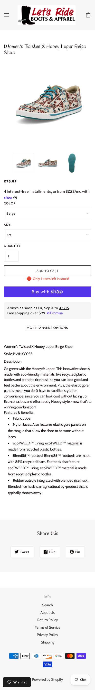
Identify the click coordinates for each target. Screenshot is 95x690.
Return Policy (47, 620)
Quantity (11, 246)
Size (7, 225)
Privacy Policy (47, 635)
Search (47, 605)
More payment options (47, 328)
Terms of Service (47, 627)
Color (10, 203)
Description (12, 361)
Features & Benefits (18, 412)
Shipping (47, 642)
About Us (47, 612)
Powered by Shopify (47, 679)
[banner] (47, 14)
